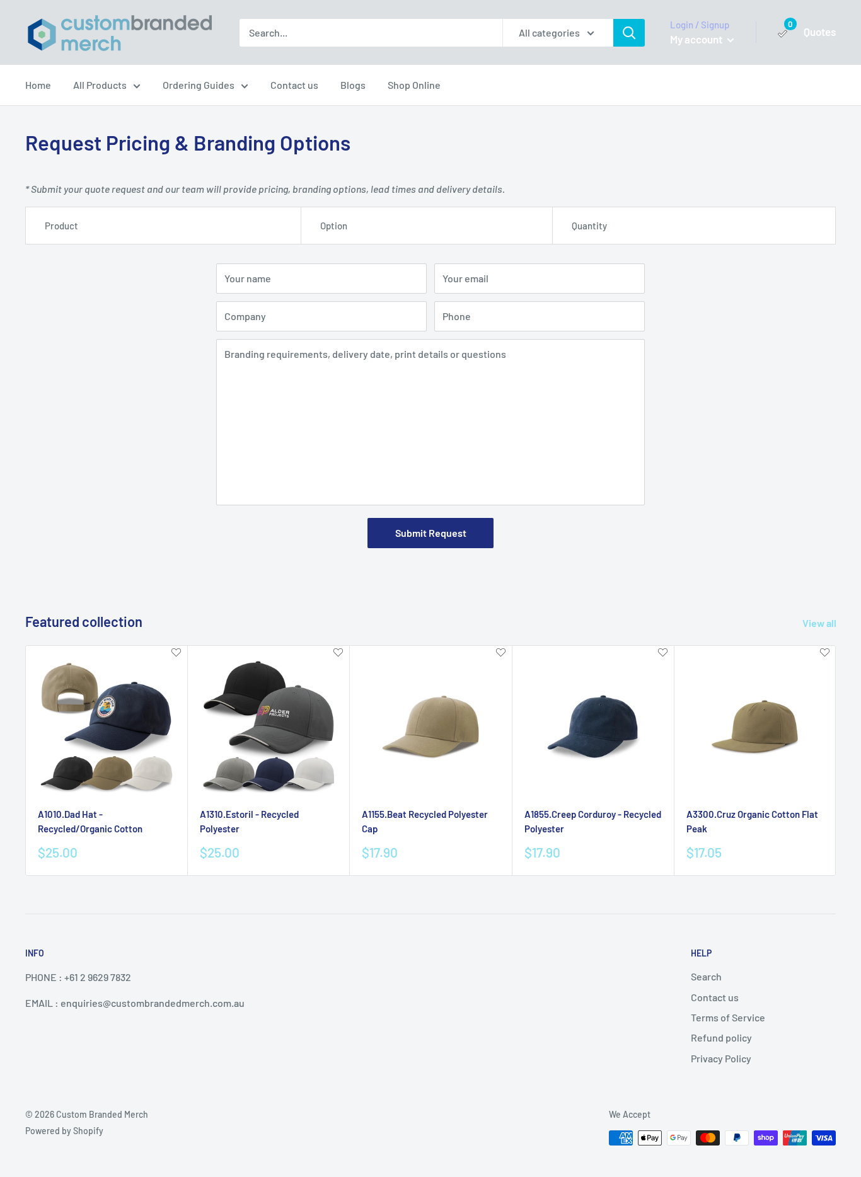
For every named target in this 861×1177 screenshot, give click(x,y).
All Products (100, 85)
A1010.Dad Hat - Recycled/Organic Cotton (90, 821)
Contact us (294, 85)
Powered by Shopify (64, 1130)
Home (38, 85)
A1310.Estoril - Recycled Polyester (249, 821)
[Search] (629, 33)
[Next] (836, 760)
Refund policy (721, 1037)
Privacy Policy (721, 1058)
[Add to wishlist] (176, 653)
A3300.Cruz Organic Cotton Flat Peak (752, 821)
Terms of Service (728, 1017)
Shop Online (414, 85)
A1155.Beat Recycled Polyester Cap (425, 821)
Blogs (353, 85)
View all (820, 623)
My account (697, 39)
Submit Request (430, 533)
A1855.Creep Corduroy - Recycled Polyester (592, 821)
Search (706, 976)
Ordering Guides (198, 85)
